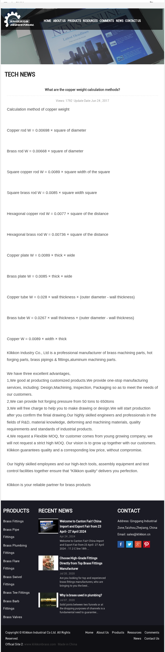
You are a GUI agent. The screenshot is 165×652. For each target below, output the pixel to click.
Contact (129, 511)
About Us (59, 21)
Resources (90, 21)
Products (74, 21)
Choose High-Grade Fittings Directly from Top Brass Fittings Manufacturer (81, 563)
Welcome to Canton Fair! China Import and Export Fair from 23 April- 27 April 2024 (80, 526)
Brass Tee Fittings (16, 593)
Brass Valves (12, 617)
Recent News (55, 511)
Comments (107, 21)
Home (47, 21)
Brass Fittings (13, 521)
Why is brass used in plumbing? (81, 595)
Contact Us (133, 21)
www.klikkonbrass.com (40, 644)
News (119, 21)
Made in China (67, 644)
